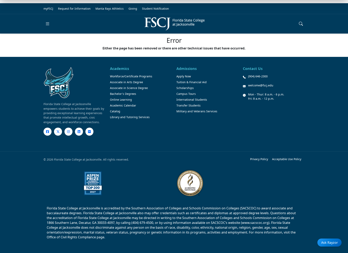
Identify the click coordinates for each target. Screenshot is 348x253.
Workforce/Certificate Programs (131, 76)
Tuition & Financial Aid (191, 82)
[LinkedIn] (79, 132)
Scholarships (185, 88)
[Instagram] (68, 132)
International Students (191, 99)
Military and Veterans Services (196, 111)
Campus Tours (186, 94)
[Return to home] (174, 23)
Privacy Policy (259, 159)
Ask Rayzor (329, 242)
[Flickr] (89, 132)
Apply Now (183, 76)
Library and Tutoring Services (130, 117)
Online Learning (121, 99)
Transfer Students (188, 105)
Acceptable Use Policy (286, 159)
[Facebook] (48, 132)
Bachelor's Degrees (123, 94)
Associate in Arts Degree (126, 82)
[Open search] (300, 23)
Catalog (115, 111)
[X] (58, 132)
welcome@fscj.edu (260, 85)
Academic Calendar (123, 105)
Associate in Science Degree (129, 88)
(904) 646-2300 (258, 76)
